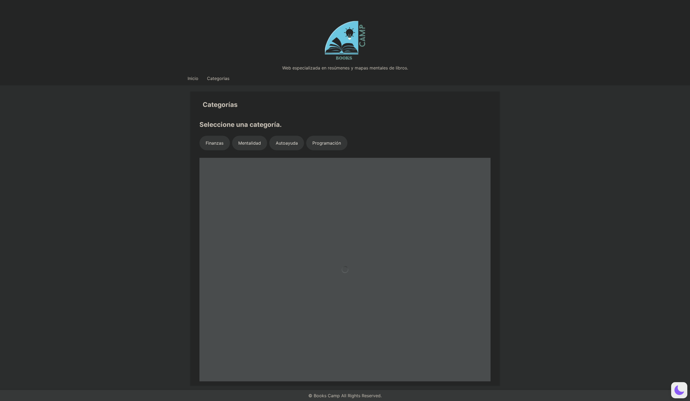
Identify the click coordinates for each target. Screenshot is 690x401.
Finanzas (214, 143)
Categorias (218, 78)
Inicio (193, 78)
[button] (679, 390)
